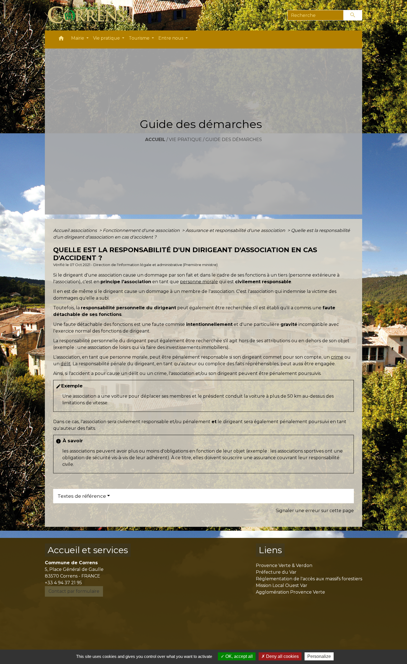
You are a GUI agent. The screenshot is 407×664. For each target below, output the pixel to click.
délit (66, 363)
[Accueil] (89, 15)
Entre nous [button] (171, 38)
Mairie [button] (78, 38)
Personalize (319, 656)
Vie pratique (185, 139)
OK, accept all (238, 656)
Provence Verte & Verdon (284, 565)
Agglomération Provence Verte (290, 592)
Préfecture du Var (276, 572)
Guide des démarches (233, 139)
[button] (61, 39)
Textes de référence (82, 496)
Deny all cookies (282, 656)
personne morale (199, 281)
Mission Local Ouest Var (281, 585)
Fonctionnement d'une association (142, 230)
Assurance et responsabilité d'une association (236, 230)
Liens (270, 550)
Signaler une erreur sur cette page (315, 510)
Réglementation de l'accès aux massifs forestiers (309, 578)
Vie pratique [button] (107, 38)
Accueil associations (75, 230)
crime (337, 357)
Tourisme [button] (140, 38)
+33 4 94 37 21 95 (63, 582)
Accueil (155, 139)
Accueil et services (88, 550)
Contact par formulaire (73, 591)
